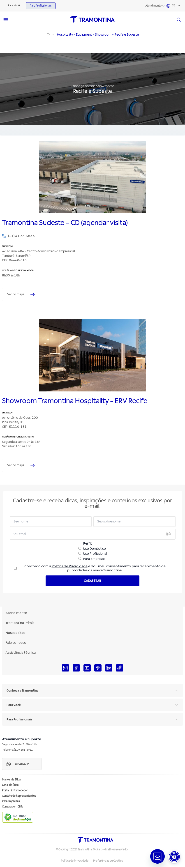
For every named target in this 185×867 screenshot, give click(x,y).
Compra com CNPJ (12, 806)
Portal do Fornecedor (15, 790)
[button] (174, 857)
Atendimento (153, 5)
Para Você (14, 5)
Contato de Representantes (19, 795)
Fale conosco (15, 643)
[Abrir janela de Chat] (157, 856)
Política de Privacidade (70, 566)
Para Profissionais (41, 5)
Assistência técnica (20, 653)
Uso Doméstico (94, 549)
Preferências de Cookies (108, 860)
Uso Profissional (95, 554)
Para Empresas (94, 559)
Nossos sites (15, 633)
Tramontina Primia (19, 623)
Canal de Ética (10, 785)
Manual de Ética (11, 779)
